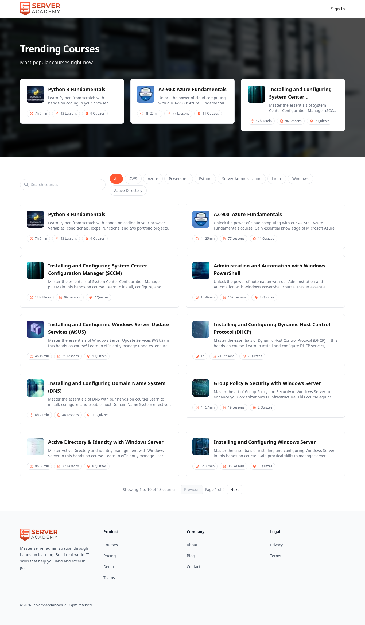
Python (205, 178)
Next (234, 489)
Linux (277, 178)
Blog (191, 555)
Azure (153, 178)
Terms (275, 555)
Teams (109, 577)
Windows (300, 178)
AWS (133, 178)
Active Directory (128, 190)
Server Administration (241, 178)
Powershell (178, 178)
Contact (193, 566)
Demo (108, 566)
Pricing (109, 555)
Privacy (276, 544)
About (192, 544)
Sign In (338, 9)
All (116, 178)
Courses (110, 544)
